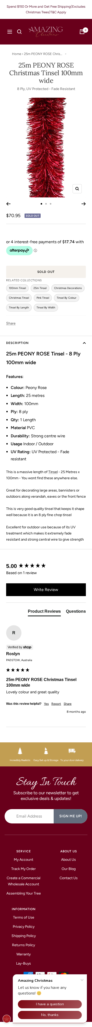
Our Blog (69, 869)
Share (11, 323)
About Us (68, 859)
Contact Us (69, 878)
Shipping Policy (24, 936)
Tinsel (53, 472)
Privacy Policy (23, 926)
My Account (23, 859)
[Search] (19, 31)
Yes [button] (46, 704)
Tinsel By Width (46, 307)
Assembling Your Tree (23, 893)
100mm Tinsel (17, 288)
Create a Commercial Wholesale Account (23, 881)
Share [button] (68, 704)
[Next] (84, 204)
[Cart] (82, 31)
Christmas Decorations (68, 288)
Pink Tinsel (43, 297)
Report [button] (56, 704)
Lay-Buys (23, 963)
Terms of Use (23, 917)
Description (17, 343)
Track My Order (23, 869)
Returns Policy (23, 945)
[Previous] (8, 204)
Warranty (23, 954)
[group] (46, 566)
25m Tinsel (40, 288)
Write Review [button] (46, 589)
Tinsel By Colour (66, 297)
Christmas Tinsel (19, 297)
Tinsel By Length (19, 307)
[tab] (44, 612)
